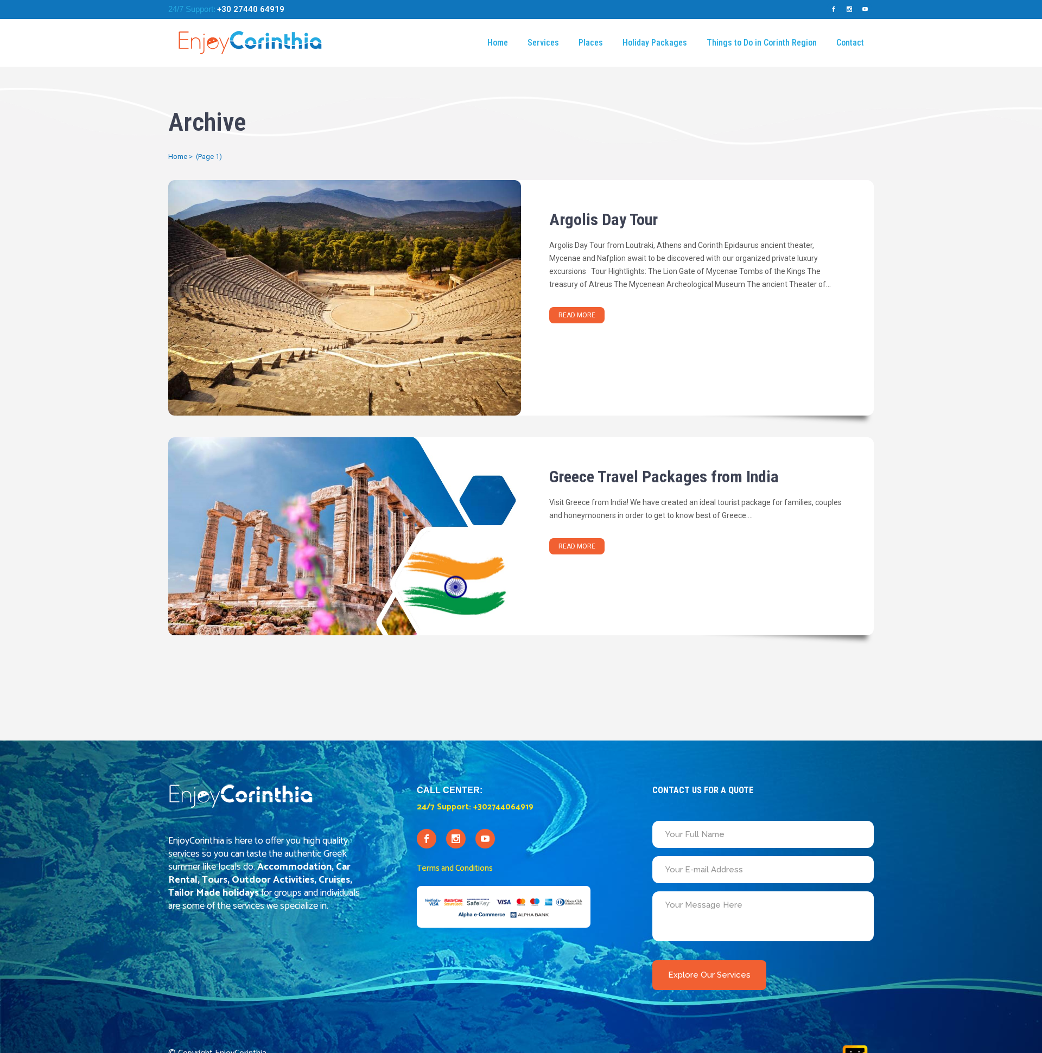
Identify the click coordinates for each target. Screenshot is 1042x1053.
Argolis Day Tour (603, 219)
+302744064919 (503, 807)
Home (177, 156)
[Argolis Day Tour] (344, 298)
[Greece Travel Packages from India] (344, 536)
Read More (576, 315)
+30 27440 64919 (250, 9)
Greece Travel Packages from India (664, 476)
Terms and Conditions (455, 868)
